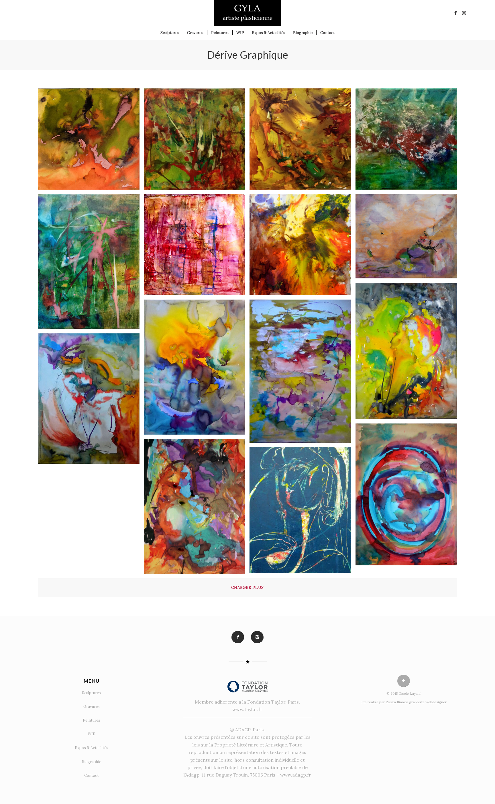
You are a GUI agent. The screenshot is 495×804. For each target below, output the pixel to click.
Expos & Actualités (91, 747)
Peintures (91, 720)
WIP (91, 734)
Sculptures (91, 692)
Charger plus (247, 587)
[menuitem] (170, 33)
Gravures (91, 706)
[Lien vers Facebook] (455, 13)
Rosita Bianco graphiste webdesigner (416, 702)
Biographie (91, 761)
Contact (91, 775)
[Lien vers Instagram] (464, 13)
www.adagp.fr (295, 775)
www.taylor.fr (247, 709)
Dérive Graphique (247, 54)
